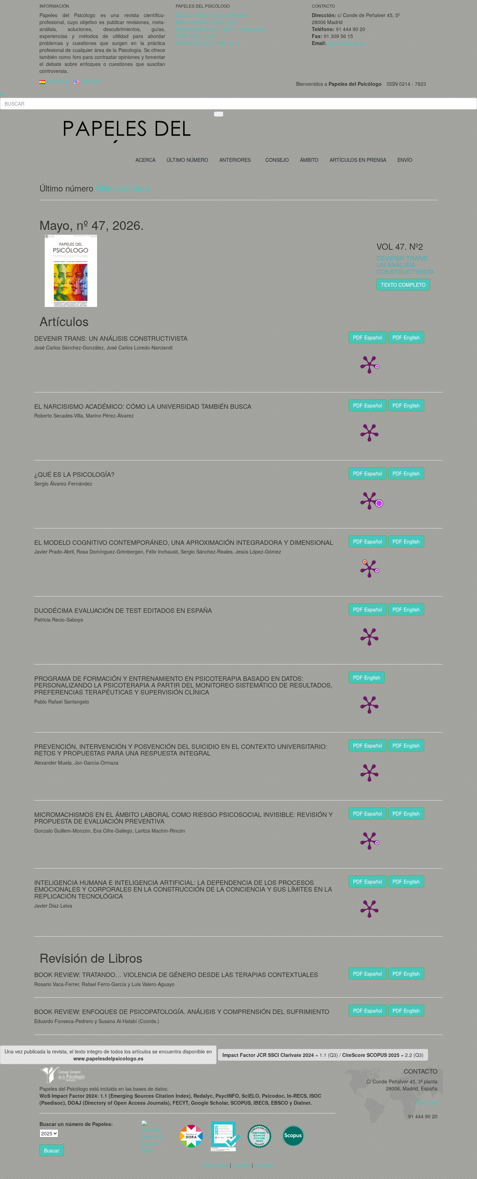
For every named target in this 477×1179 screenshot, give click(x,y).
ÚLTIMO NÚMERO (187, 159)
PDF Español (367, 337)
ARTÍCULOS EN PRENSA (358, 159)
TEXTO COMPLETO (403, 284)
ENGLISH (90, 81)
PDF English (406, 337)
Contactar (425, 1102)
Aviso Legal (215, 1165)
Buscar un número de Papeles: (76, 1123)
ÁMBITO (309, 159)
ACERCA (145, 159)
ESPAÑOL (57, 81)
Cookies (241, 1165)
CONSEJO (277, 159)
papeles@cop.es (346, 42)
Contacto (264, 1165)
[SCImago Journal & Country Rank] (153, 1136)
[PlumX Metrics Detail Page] (369, 364)
